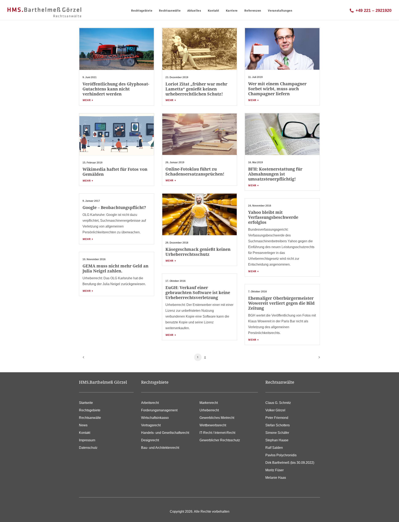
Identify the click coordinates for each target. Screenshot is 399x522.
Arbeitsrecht (150, 402)
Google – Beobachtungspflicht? (114, 207)
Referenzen (252, 10)
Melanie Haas (275, 477)
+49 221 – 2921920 (374, 10)
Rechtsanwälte (170, 10)
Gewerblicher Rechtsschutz (220, 440)
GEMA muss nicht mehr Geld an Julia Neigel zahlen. (115, 268)
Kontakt (213, 10)
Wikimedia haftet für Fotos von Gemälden (115, 171)
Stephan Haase (276, 440)
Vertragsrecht (151, 425)
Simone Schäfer (277, 432)
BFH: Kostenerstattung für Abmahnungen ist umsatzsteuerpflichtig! (275, 174)
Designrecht (150, 440)
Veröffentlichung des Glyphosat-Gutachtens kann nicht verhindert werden (116, 89)
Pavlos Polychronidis (281, 455)
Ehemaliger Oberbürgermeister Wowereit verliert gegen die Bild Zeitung (281, 303)
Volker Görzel (275, 410)
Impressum (87, 440)
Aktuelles (194, 10)
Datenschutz (88, 447)
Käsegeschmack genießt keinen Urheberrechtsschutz (197, 251)
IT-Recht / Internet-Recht (217, 432)
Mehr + (88, 100)
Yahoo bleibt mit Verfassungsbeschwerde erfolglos (273, 217)
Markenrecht (209, 402)
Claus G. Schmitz (278, 402)
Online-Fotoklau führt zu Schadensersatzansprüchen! (194, 171)
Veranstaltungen (280, 10)
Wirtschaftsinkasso (155, 417)
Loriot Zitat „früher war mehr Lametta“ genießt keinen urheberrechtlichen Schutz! (196, 89)
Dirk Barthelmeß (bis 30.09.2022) (289, 462)
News (83, 425)
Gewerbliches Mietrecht (217, 417)
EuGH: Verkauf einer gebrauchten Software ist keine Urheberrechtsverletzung (197, 292)
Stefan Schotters (277, 425)
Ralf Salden (274, 447)
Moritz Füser (274, 470)
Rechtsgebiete (141, 10)
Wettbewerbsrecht (213, 425)
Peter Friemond (276, 417)
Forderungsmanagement (159, 410)
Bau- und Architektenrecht (160, 447)
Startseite (86, 402)
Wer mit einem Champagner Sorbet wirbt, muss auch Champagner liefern (277, 88)
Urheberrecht (209, 410)
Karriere (232, 10)
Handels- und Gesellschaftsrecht (165, 432)
